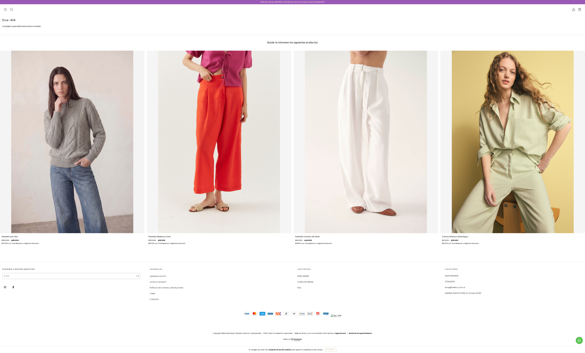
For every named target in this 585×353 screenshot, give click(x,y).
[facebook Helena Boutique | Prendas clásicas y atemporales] (13, 287)
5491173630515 (451, 276)
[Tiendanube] (292, 340)
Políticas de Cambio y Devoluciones (166, 287)
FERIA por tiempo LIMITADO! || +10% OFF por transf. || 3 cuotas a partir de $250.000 (292, 2)
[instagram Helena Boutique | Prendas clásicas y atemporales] (5, 287)
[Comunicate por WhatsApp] (579, 340)
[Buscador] (11, 10)
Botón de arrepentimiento (360, 333)
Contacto (154, 299)
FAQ (299, 287)
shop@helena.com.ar (455, 287)
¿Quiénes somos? (158, 276)
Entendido (331, 350)
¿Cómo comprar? (158, 282)
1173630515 (450, 281)
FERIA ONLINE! (303, 276)
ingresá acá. (340, 333)
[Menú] (5, 10)
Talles (152, 293)
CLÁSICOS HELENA (305, 282)
